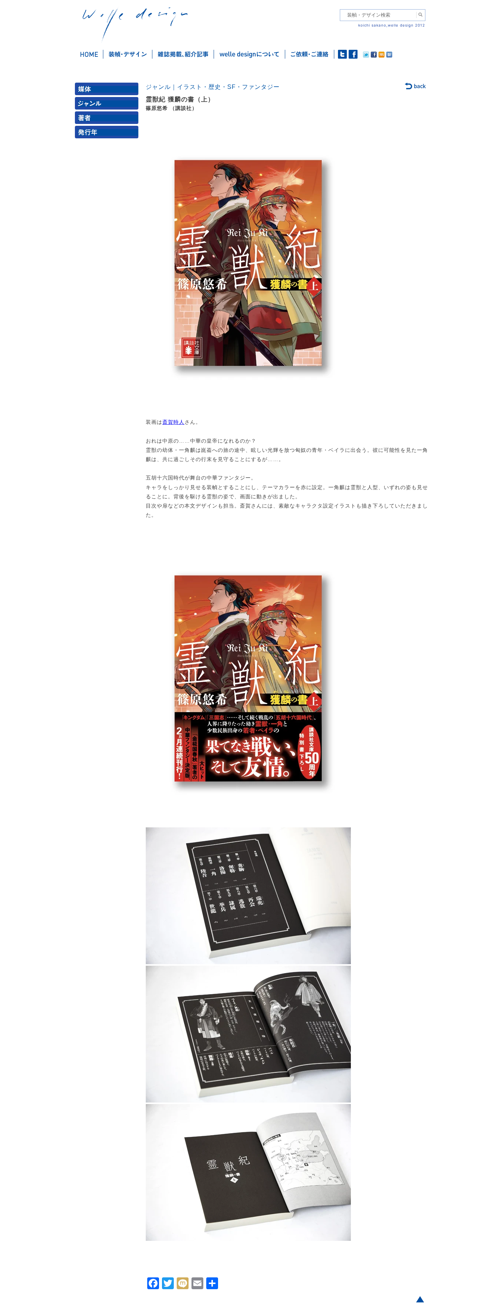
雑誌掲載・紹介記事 (183, 54)
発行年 (108, 133)
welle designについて (249, 54)
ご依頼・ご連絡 (309, 54)
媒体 (108, 90)
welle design (135, 25)
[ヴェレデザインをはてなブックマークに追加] (389, 56)
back (416, 87)
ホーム (89, 54)
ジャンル (108, 105)
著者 (108, 119)
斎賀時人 (173, 422)
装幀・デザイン (127, 54)
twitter (342, 54)
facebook (353, 54)
